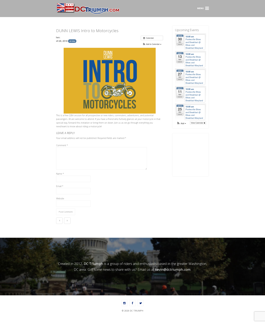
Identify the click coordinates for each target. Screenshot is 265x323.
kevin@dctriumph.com (172, 269)
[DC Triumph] (88, 13)
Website (60, 198)
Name (60, 173)
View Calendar (197, 122)
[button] (152, 44)
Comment (62, 145)
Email (59, 186)
